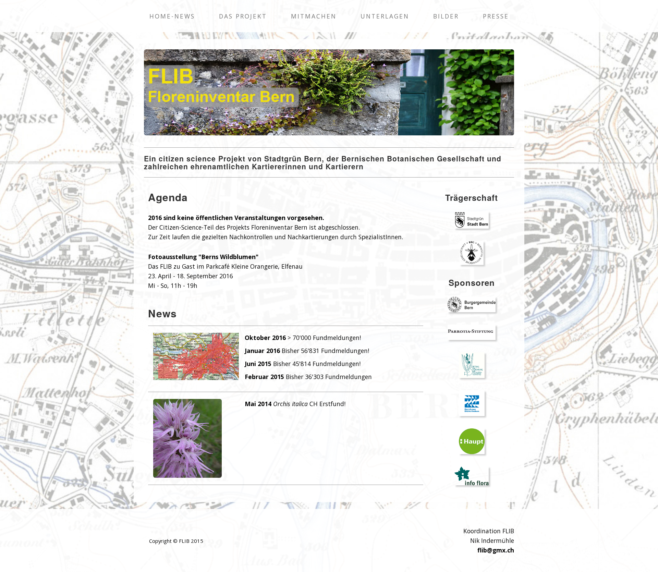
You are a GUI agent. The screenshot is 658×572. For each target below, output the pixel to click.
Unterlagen (385, 16)
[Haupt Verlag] (472, 440)
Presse (496, 16)
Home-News (172, 16)
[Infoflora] (471, 475)
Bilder (446, 16)
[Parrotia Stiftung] (471, 331)
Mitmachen (314, 16)
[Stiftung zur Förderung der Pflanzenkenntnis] (472, 364)
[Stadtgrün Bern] (471, 219)
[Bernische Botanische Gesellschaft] (471, 252)
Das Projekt (243, 16)
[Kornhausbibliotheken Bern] (472, 402)
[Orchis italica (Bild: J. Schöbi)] (187, 438)
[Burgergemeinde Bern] (471, 304)
